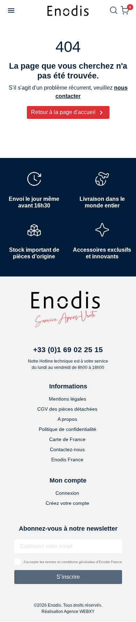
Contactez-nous (67, 449)
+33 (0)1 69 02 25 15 (68, 350)
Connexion (67, 493)
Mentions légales (67, 399)
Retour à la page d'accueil (68, 112)
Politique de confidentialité (67, 429)
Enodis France (67, 459)
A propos (67, 419)
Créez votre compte (67, 503)
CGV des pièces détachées (67, 409)
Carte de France (67, 439)
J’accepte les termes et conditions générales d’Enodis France (72, 562)
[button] (11, 10)
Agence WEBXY (79, 611)
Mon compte (68, 480)
